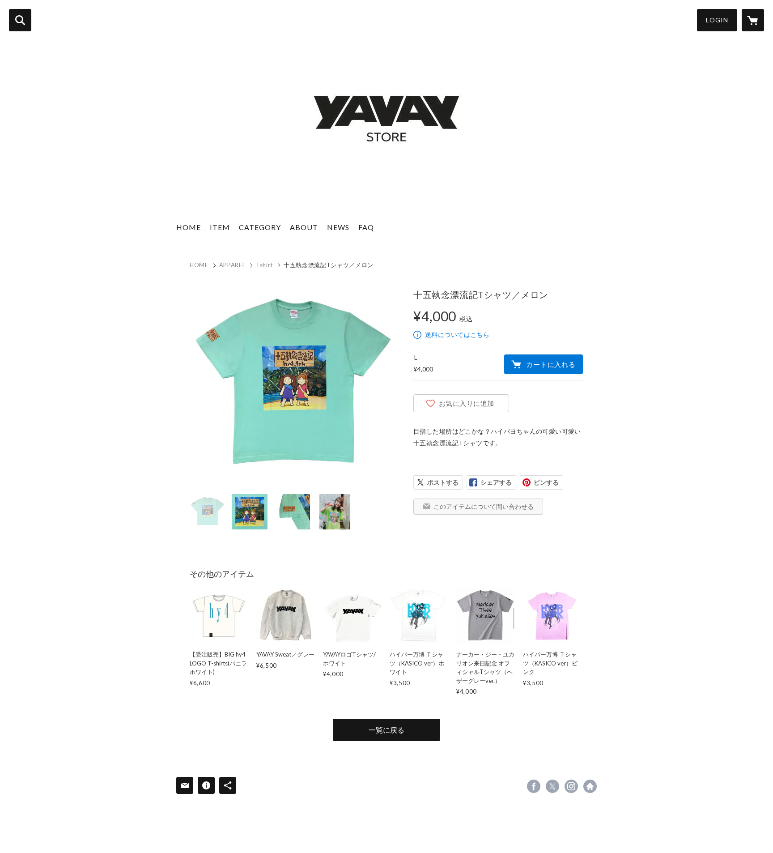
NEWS (338, 227)
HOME (188, 227)
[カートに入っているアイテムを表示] (753, 20)
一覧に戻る (386, 729)
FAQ (366, 227)
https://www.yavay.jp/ (590, 786)
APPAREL (232, 265)
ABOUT (304, 227)
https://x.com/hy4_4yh (552, 786)
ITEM (220, 227)
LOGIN (717, 20)
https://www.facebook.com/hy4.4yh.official (533, 786)
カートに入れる (550, 364)
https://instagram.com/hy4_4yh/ (571, 786)
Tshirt (264, 265)
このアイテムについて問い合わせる (483, 506)
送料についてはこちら (457, 334)
